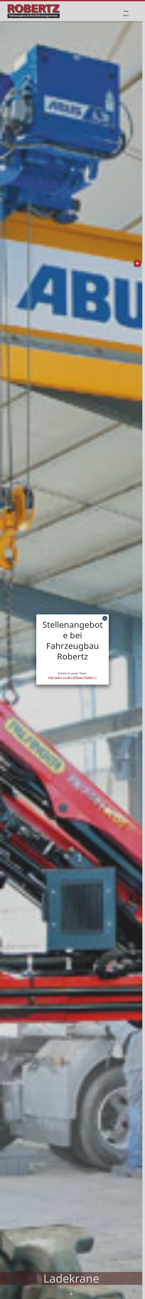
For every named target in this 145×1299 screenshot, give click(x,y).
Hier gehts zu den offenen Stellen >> (72, 677)
